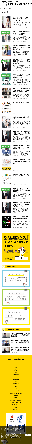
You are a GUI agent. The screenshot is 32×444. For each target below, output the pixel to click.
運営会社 (16, 397)
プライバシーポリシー (16, 402)
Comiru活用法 (16, 374)
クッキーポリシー (16, 404)
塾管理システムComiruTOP (16, 393)
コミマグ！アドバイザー (16, 365)
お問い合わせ (16, 409)
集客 (16, 386)
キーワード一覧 (16, 390)
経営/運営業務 (16, 379)
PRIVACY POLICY (12, 440)
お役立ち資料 (16, 370)
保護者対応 (16, 388)
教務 (16, 381)
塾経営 (16, 377)
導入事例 (16, 395)
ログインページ (16, 363)
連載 (16, 372)
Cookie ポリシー (5, 438)
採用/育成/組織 (16, 384)
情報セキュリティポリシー (16, 400)
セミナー (16, 367)
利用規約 (16, 407)
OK (27, 434)
